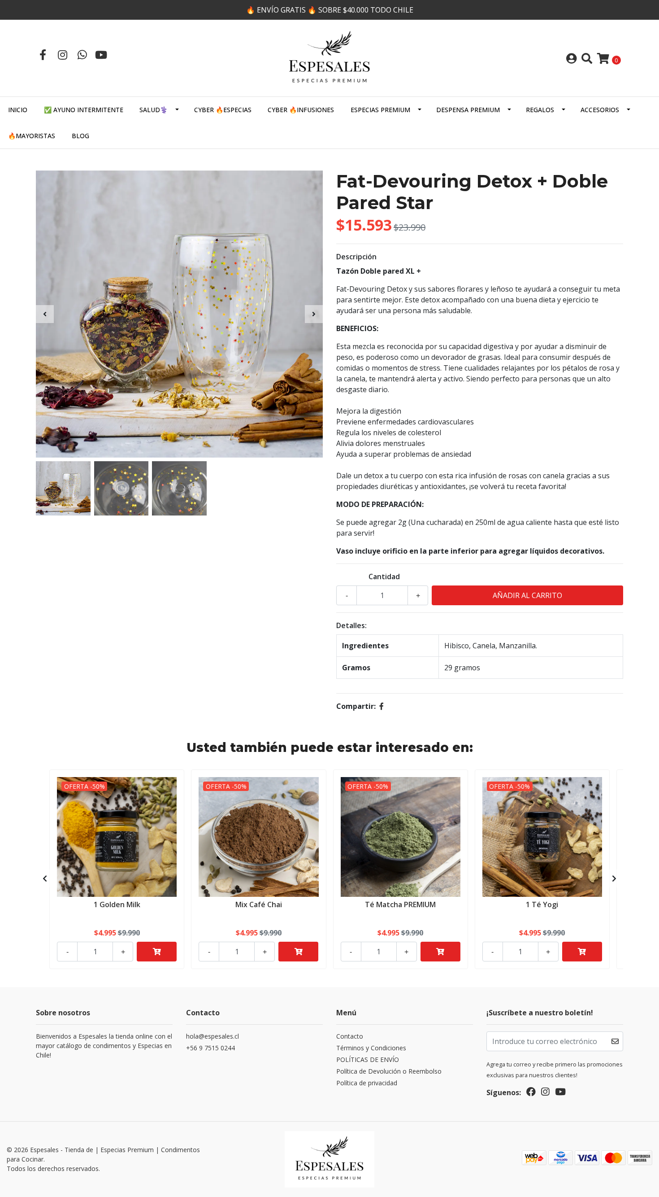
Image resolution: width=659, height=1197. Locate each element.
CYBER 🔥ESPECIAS (222, 109)
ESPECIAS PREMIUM (380, 109)
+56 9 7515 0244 (210, 1048)
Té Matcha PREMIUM (400, 904)
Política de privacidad (366, 1083)
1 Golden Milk (117, 904)
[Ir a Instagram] (62, 54)
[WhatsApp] (82, 54)
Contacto (349, 1036)
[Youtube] (101, 54)
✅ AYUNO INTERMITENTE (83, 109)
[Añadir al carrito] (157, 951)
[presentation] (45, 314)
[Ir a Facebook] (42, 54)
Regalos (540, 109)
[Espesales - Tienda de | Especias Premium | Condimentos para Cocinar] (329, 57)
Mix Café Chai (258, 904)
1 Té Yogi (542, 904)
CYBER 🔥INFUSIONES (301, 109)
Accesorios (600, 109)
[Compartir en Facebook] (381, 706)
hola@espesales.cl (212, 1036)
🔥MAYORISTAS (31, 135)
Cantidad (384, 576)
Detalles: (351, 625)
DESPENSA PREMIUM (468, 109)
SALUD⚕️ (153, 109)
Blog (80, 135)
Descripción (356, 257)
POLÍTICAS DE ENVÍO (367, 1059)
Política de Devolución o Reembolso (389, 1071)
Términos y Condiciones (371, 1048)
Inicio (17, 109)
